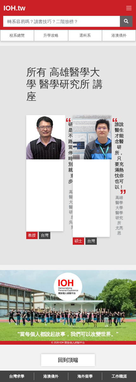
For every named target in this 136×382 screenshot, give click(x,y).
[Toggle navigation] (129, 8)
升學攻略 (51, 35)
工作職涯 (119, 376)
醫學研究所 (119, 218)
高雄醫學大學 (119, 202)
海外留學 (85, 376)
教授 (32, 235)
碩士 (78, 241)
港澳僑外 (119, 35)
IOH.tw (14, 8)
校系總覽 (17, 35)
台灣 (44, 235)
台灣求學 (16, 376)
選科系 (85, 35)
